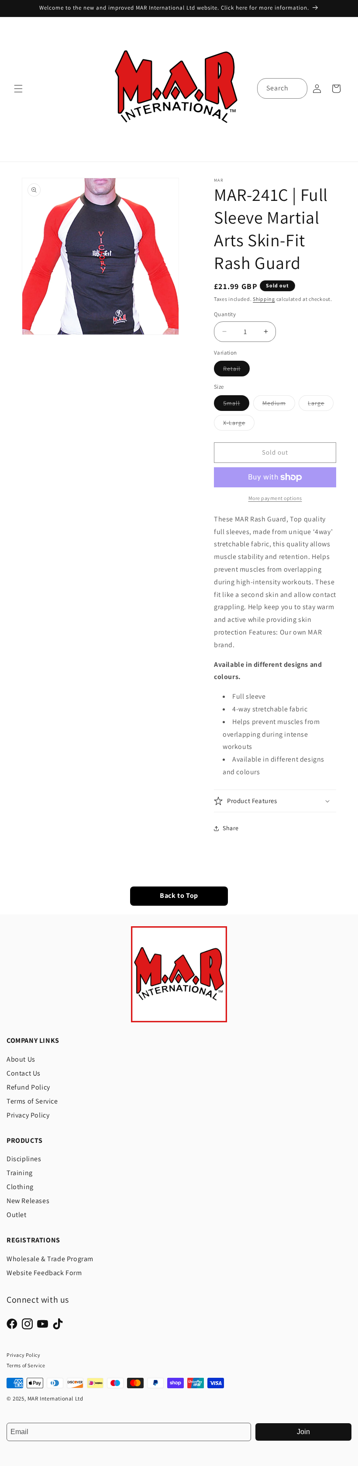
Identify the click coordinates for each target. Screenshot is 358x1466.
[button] (18, 88)
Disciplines (24, 1158)
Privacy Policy (28, 1115)
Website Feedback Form (44, 1272)
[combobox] (282, 88)
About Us (21, 1059)
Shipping (264, 299)
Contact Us (24, 1073)
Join (303, 1431)
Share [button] (231, 828)
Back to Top (178, 896)
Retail (236, 370)
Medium (278, 405)
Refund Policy (28, 1087)
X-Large (239, 424)
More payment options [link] (275, 498)
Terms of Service (32, 1101)
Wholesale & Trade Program (50, 1258)
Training (20, 1172)
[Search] (297, 88)
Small (236, 405)
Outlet (17, 1214)
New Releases (28, 1200)
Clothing (20, 1186)
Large (321, 405)
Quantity (225, 314)
